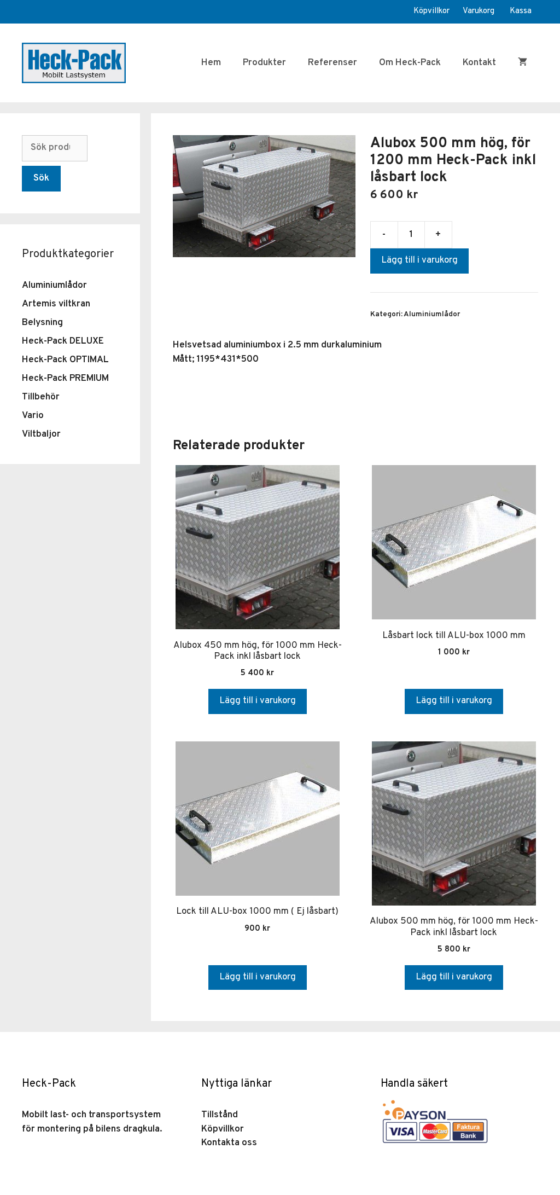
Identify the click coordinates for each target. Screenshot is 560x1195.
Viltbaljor (41, 434)
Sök (41, 178)
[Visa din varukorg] (522, 63)
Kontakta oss (229, 1143)
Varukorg (478, 11)
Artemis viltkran (56, 304)
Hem (211, 63)
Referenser (332, 63)
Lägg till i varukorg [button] (257, 701)
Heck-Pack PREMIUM (65, 379)
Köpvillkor (431, 11)
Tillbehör (41, 397)
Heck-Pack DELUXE (63, 341)
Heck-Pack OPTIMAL (65, 360)
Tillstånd (219, 1115)
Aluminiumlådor (432, 314)
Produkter (264, 63)
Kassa (521, 11)
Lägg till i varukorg (419, 260)
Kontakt (479, 63)
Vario (33, 416)
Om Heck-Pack (410, 63)
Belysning (42, 323)
